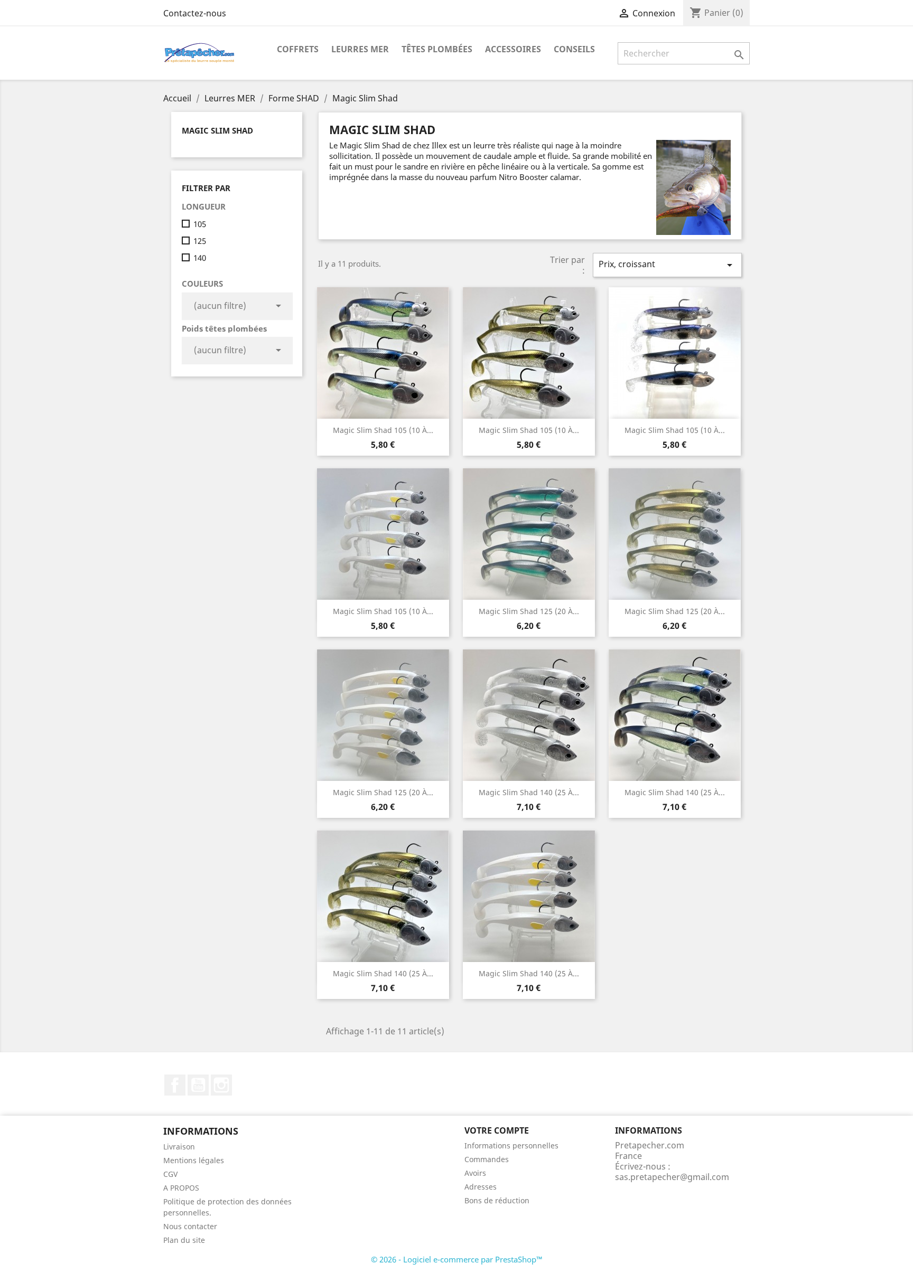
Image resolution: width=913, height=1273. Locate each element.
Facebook (174, 1085)
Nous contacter (190, 1226)
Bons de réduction (496, 1200)
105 (199, 224)
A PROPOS (181, 1188)
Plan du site (184, 1240)
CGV (170, 1174)
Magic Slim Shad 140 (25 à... (529, 792)
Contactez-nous (194, 13)
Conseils (574, 49)
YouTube (198, 1085)
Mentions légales (193, 1160)
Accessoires (513, 49)
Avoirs (475, 1173)
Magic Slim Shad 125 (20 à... (529, 611)
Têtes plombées (437, 49)
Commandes (486, 1159)
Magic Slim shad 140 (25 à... (675, 792)
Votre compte (496, 1130)
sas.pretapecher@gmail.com (672, 1177)
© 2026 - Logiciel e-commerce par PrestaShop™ (457, 1259)
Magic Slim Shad (217, 130)
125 (199, 240)
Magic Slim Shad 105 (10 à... (383, 430)
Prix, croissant (667, 264)
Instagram (221, 1085)
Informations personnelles (511, 1145)
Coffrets (298, 49)
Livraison (179, 1147)
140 (199, 257)
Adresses (480, 1187)
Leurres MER (360, 49)
